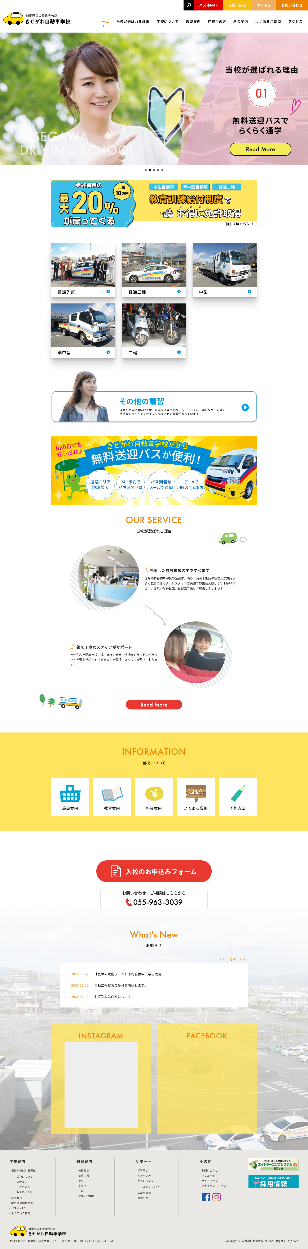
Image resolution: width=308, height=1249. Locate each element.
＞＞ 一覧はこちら (232, 959)
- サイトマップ (209, 1180)
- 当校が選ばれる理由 (22, 1170)
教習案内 (193, 21)
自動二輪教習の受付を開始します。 (121, 985)
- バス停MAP (17, 1208)
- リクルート (207, 1175)
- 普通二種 (82, 1175)
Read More (154, 704)
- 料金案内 (15, 1198)
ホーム (103, 21)
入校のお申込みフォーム (161, 871)
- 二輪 (80, 1190)
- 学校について (145, 1180)
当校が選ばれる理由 (133, 21)
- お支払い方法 (24, 1192)
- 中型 (80, 1180)
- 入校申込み (143, 1175)
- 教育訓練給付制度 (21, 1203)
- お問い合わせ (209, 1170)
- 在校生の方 (22, 1187)
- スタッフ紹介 (150, 1187)
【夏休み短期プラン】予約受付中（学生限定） (129, 974)
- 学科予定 (142, 1170)
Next (302, 98)
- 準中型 (81, 1185)
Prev (5, 98)
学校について (168, 21)
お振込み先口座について (112, 996)
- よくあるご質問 (19, 1213)
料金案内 (240, 21)
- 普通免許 (82, 1170)
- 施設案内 (21, 1181)
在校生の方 (217, 21)
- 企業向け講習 (85, 1196)
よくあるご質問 (268, 21)
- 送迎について (24, 1176)
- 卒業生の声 (143, 1193)
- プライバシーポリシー (214, 1185)
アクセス (295, 21)
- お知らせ (142, 1198)
